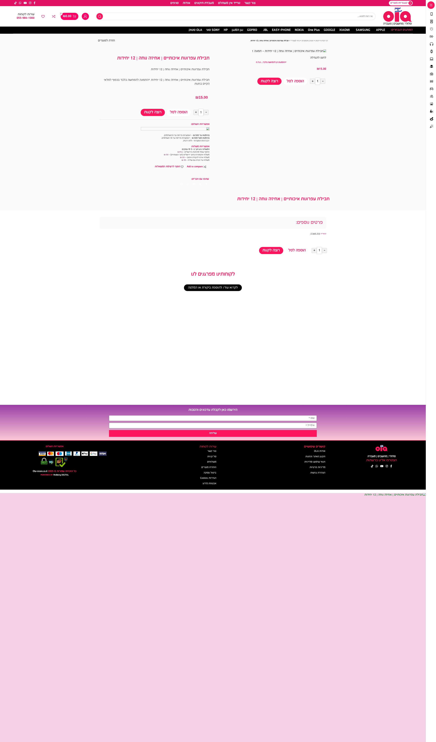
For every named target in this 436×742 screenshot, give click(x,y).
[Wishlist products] (43, 16)
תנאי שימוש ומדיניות (314, 462)
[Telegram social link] (181, 184)
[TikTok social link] (15, 3)
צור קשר (211, 451)
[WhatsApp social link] (20, 3)
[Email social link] (194, 184)
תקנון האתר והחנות (315, 456)
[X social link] (200, 184)
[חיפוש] (99, 16)
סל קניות (211, 456)
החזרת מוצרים (208, 467)
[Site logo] (397, 16)
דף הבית (324, 41)
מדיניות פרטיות (317, 467)
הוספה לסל (295, 81)
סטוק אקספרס (307, 41)
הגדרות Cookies (208, 478)
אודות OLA (319, 451)
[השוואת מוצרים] (53, 16)
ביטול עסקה (210, 473)
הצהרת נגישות (317, 473)
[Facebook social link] (35, 3)
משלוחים (211, 462)
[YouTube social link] (25, 3)
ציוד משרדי (295, 41)
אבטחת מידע (209, 483)
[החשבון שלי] (85, 16)
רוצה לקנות (269, 81)
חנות (317, 41)
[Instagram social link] (30, 3)
